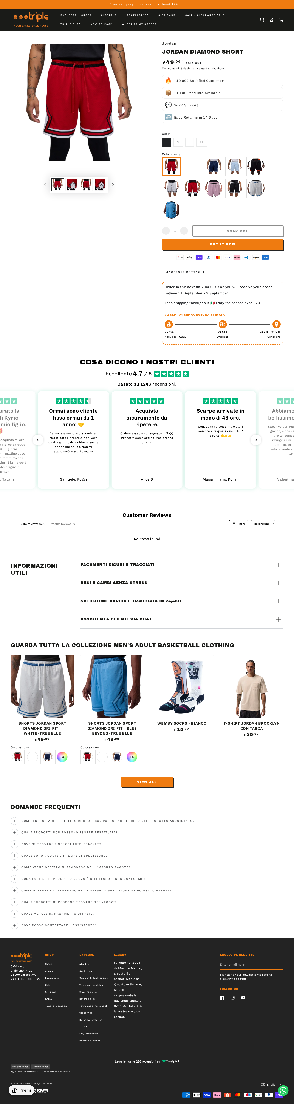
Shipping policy (88, 992)
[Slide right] (113, 185)
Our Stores (85, 971)
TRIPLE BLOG (86, 1027)
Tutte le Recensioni (56, 1006)
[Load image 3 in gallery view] (86, 184)
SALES (48, 999)
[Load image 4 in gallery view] (100, 184)
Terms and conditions (91, 985)
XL (202, 142)
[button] (262, 19)
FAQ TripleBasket (89, 1033)
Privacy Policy (20, 1066)
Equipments (52, 978)
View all (147, 782)
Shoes (48, 964)
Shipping (186, 68)
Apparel (49, 971)
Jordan (169, 43)
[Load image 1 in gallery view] (57, 184)
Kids (47, 985)
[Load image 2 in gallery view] (71, 184)
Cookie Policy (40, 1066)
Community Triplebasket (93, 978)
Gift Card (50, 992)
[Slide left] (45, 185)
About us (84, 964)
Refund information (90, 1020)
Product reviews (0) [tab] (63, 523)
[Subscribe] (281, 964)
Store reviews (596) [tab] (33, 523)
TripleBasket (26, 1084)
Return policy (87, 999)
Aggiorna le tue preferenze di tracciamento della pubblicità (40, 1072)
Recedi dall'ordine (90, 1041)
